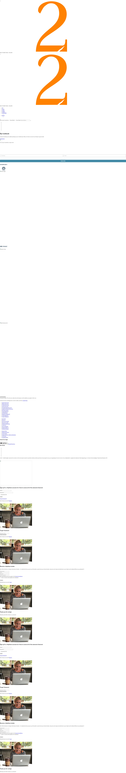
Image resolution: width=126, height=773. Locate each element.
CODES (3, 110)
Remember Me (4, 494)
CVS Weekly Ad (4, 412)
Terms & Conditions (18, 576)
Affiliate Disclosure (5, 432)
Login (11, 582)
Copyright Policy (5, 437)
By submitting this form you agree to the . (11, 576)
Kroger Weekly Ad (5, 416)
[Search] (30, 120)
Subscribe (63, 161)
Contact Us (4, 425)
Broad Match (12, 120)
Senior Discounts (5, 406)
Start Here (4, 418)
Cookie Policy (25, 400)
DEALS (3, 109)
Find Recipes (2, 138)
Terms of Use (4, 431)
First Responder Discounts (7, 407)
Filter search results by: (4, 120)
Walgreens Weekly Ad (6, 414)
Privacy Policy (4, 433)
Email (1, 490)
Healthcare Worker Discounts (7, 409)
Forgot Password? (3, 498)
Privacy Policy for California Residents (9, 434)
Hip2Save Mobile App (6, 423)
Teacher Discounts (5, 402)
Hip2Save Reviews (5, 429)
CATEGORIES (4, 113)
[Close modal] (0, 486)
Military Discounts (5, 403)
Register (10, 500)
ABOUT (3, 115)
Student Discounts (5, 405)
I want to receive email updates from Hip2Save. (10, 577)
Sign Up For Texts (5, 422)
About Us (3, 420)
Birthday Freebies (5, 410)
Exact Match (18, 120)
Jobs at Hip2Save (5, 426)
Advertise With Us (5, 427)
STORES (3, 111)
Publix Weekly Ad (5, 415)
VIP (2, 107)
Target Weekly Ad (5, 411)
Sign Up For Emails (5, 421)
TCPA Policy (4, 436)
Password (2, 492)
